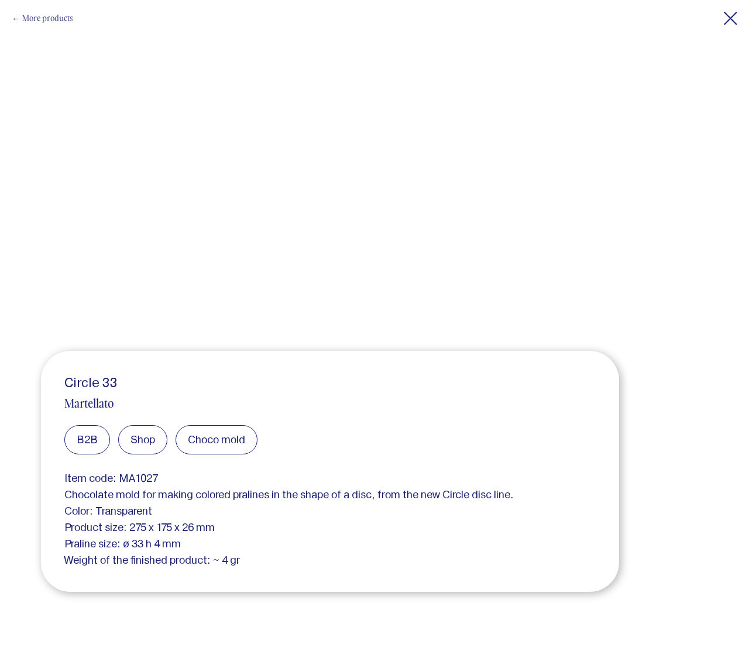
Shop (142, 439)
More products (47, 17)
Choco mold (216, 439)
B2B (87, 439)
